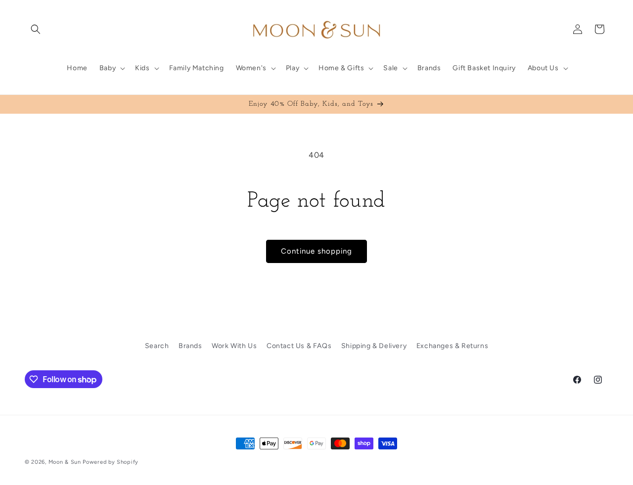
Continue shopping (316, 251)
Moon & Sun (64, 462)
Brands (190, 346)
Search (157, 346)
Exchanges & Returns (452, 346)
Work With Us (234, 346)
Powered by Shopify (110, 462)
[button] (35, 29)
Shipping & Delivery (374, 346)
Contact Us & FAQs (299, 346)
